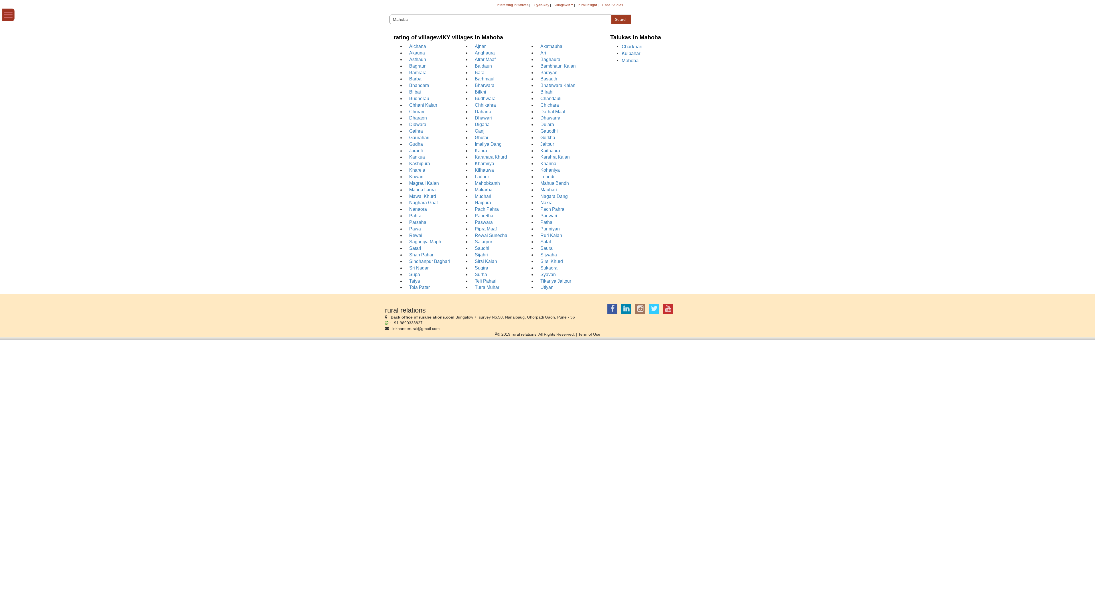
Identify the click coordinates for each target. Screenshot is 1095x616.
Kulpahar (631, 53)
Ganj (479, 131)
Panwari (548, 215)
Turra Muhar (487, 287)
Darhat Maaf (552, 111)
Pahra (415, 215)
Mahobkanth (487, 183)
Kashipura (419, 163)
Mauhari (548, 189)
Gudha (416, 144)
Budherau (419, 98)
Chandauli (550, 98)
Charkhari (632, 46)
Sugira (481, 268)
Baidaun (483, 66)
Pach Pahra (487, 209)
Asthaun (417, 59)
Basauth (548, 78)
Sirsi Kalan (486, 261)
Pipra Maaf (486, 228)
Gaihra (416, 131)
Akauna (417, 52)
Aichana (417, 46)
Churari (416, 111)
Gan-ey (541, 5)
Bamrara (418, 72)
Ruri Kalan (551, 235)
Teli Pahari (485, 281)
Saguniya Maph (425, 241)
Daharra (483, 111)
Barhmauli (485, 78)
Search (621, 19)
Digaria (482, 124)
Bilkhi (480, 92)
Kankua (417, 157)
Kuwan (416, 176)
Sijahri (481, 254)
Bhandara (419, 85)
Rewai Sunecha (491, 235)
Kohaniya (550, 170)
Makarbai (484, 189)
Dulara (547, 124)
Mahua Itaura (422, 189)
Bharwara (484, 85)
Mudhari (483, 196)
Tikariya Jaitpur (555, 281)
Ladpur (482, 176)
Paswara (484, 222)
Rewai (415, 235)
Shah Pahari (422, 254)
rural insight (588, 5)
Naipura (483, 202)
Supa (414, 274)
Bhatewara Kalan (557, 85)
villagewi (564, 5)
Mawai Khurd (422, 196)
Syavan (548, 274)
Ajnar (480, 46)
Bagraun (418, 66)
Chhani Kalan (423, 105)
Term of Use (589, 334)
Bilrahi (546, 92)
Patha (546, 222)
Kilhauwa (484, 170)
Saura (546, 248)
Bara (479, 72)
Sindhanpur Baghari (429, 261)
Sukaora (548, 268)
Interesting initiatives (512, 5)
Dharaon (418, 118)
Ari (543, 52)
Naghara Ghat (423, 202)
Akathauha (551, 46)
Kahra (481, 150)
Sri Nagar (419, 268)
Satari (415, 248)
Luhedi (547, 176)
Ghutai (481, 137)
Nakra (546, 202)
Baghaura (550, 59)
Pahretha (484, 215)
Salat (545, 241)
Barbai (416, 78)
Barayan (548, 72)
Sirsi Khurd (551, 261)
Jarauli (416, 150)
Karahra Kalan (555, 157)
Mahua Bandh (554, 183)
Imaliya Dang (488, 144)
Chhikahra (485, 105)
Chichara (549, 105)
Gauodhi (549, 131)
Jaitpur (547, 144)
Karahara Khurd (491, 157)
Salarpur (483, 241)
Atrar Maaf (485, 59)
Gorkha (547, 137)
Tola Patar (419, 287)
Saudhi (482, 248)
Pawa (415, 228)
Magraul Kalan (424, 183)
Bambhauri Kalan (558, 66)
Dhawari (483, 118)
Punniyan (550, 228)
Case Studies (612, 5)
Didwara (417, 124)
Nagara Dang (554, 196)
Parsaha (417, 222)
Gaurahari (419, 137)
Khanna (548, 163)
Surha (481, 274)
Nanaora (418, 209)
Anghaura (485, 52)
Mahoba (630, 60)
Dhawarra (550, 118)
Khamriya (484, 163)
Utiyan (546, 287)
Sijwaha (548, 254)
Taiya (414, 281)
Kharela (417, 170)
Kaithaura (550, 150)
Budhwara (485, 98)
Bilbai (415, 92)
